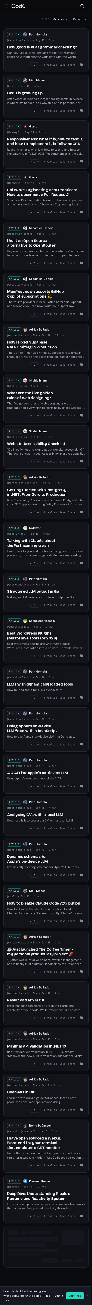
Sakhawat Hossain (42, 621)
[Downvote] (38, 65)
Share (72, 64)
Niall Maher (37, 80)
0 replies (50, 64)
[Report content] (81, 65)
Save (62, 64)
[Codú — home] (18, 6)
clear (45, 19)
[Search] (82, 6)
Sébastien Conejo (41, 228)
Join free (75, 1296)
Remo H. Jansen (40, 1125)
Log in (59, 1296)
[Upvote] (31, 65)
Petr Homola (38, 34)
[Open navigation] (6, 6)
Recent (78, 19)
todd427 (35, 528)
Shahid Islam (38, 380)
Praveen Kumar (39, 1181)
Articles (58, 19)
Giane (33, 126)
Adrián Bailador (40, 329)
